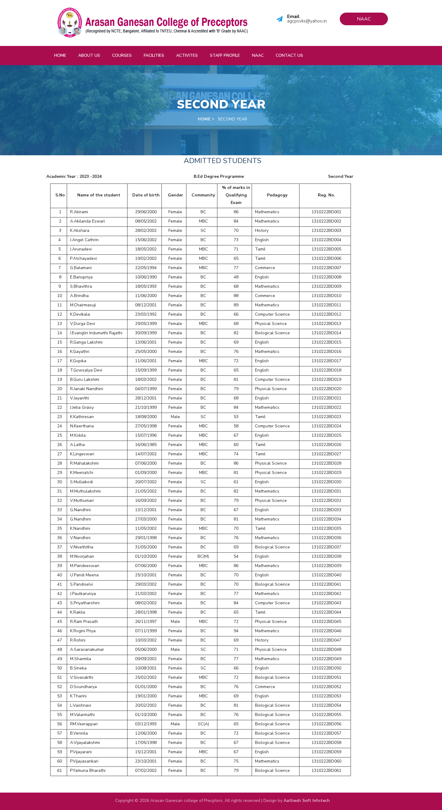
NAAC (258, 55)
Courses (122, 55)
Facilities (154, 55)
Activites (187, 55)
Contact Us (289, 55)
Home (60, 55)
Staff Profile (225, 55)
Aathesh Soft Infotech (307, 800)
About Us (89, 55)
